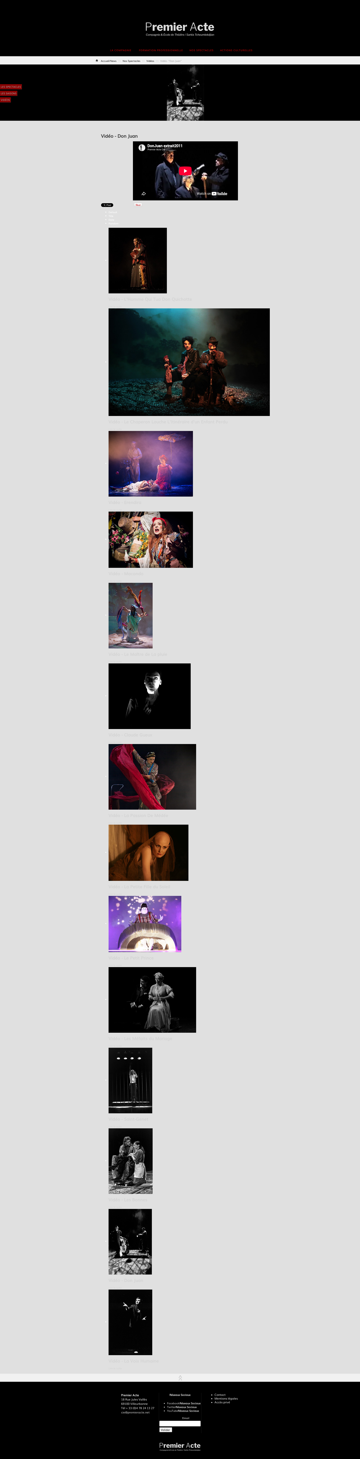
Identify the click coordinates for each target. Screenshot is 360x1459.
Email (185, 1418)
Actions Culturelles (236, 50)
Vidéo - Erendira (125, 502)
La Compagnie (120, 50)
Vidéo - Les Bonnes (128, 1199)
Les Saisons (8, 93)
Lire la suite (115, 306)
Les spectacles (11, 86)
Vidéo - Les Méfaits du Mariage (140, 1038)
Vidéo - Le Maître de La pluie (138, 654)
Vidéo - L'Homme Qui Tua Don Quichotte (150, 299)
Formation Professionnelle (161, 50)
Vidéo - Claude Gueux (130, 734)
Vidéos (5, 100)
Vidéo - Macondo (126, 573)
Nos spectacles (201, 50)
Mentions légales (226, 1398)
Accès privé (222, 1402)
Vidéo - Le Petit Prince (131, 958)
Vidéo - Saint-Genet (128, 1119)
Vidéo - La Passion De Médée (138, 815)
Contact (220, 1395)
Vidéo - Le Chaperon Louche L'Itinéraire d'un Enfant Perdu (168, 421)
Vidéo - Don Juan (126, 1280)
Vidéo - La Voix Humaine (134, 1361)
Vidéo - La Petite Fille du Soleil (139, 886)
